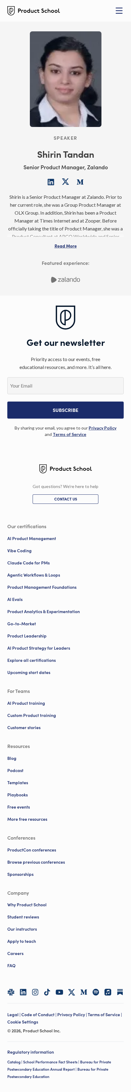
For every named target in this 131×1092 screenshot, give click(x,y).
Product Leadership (27, 636)
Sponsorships (20, 874)
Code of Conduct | (39, 1014)
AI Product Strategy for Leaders (38, 648)
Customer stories (24, 727)
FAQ (11, 965)
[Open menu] (119, 10)
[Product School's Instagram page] (35, 992)
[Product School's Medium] (83, 992)
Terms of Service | (105, 1014)
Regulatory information (30, 1052)
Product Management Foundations (41, 587)
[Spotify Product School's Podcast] (96, 992)
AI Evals (15, 599)
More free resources (27, 819)
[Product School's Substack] (120, 992)
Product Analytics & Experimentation (43, 611)
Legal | (14, 1014)
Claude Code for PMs (28, 563)
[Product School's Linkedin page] (23, 992)
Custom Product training (31, 715)
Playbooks (17, 795)
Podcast (15, 770)
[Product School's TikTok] (47, 992)
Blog (11, 758)
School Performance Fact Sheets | (51, 1062)
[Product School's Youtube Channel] (59, 992)
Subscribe (65, 410)
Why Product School (27, 905)
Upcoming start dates (28, 672)
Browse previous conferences (36, 862)
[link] (102, 428)
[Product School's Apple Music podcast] (108, 992)
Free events (18, 807)
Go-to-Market (21, 624)
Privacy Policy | (72, 1014)
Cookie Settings (22, 1022)
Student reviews (23, 917)
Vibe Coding (19, 550)
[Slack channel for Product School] (11, 992)
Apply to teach (21, 941)
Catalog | (15, 1062)
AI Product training (26, 703)
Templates (17, 782)
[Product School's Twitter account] (71, 992)
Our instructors (22, 929)
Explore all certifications (31, 660)
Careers (15, 953)
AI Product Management (31, 538)
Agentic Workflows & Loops (33, 575)
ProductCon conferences (31, 850)
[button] (66, 246)
